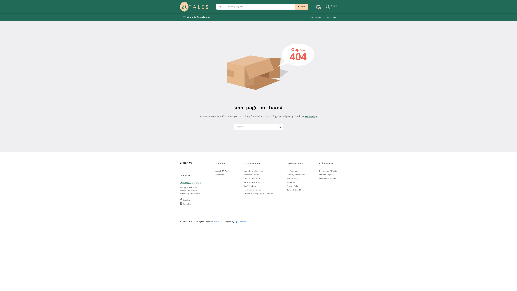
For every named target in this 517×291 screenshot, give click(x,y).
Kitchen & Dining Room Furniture (258, 194)
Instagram (187, 204)
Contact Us (220, 175)
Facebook (187, 200)
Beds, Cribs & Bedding (253, 182)
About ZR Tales (222, 171)
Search (301, 7)
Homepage (311, 116)
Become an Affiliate (328, 171)
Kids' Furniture (249, 186)
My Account (332, 17)
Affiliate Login (325, 175)
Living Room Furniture (253, 171)
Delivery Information (296, 175)
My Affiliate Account (328, 178)
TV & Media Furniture (253, 190)
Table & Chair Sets (251, 178)
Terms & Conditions (296, 190)
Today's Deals (315, 17)
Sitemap (218, 222)
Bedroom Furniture (252, 175)
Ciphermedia (240, 222)
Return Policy (293, 178)
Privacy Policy (293, 186)
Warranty (291, 182)
